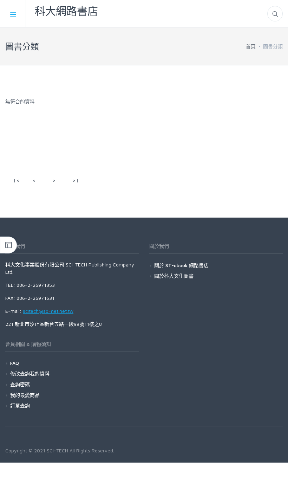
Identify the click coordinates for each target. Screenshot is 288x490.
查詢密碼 (20, 384)
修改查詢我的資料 (30, 373)
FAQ (14, 363)
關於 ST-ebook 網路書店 (181, 265)
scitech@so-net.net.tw (48, 311)
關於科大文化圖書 (174, 276)
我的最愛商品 (25, 395)
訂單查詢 (20, 405)
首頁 (251, 46)
